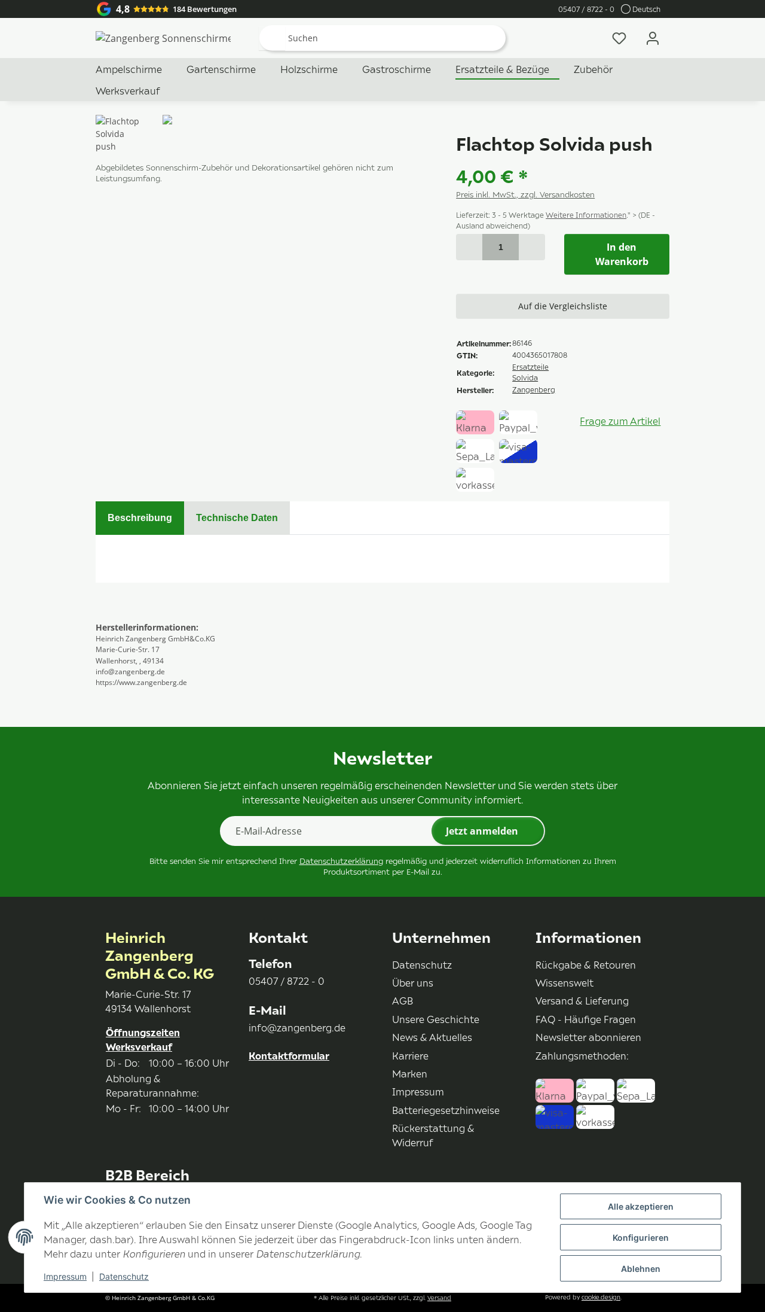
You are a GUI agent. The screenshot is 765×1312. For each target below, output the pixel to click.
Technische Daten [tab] (237, 518)
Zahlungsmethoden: (582, 1055)
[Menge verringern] (469, 247)
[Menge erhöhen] (532, 247)
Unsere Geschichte (435, 1019)
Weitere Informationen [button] (586, 215)
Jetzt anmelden (482, 831)
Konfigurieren (641, 1237)
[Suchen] (272, 38)
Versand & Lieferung (582, 1000)
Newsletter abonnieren (588, 1037)
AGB (402, 1000)
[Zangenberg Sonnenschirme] (163, 38)
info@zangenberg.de (297, 1027)
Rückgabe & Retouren (586, 964)
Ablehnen (640, 1269)
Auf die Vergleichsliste (562, 306)
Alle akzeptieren (641, 1206)
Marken (409, 1073)
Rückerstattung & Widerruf (433, 1135)
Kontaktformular (289, 1055)
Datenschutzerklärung (341, 861)
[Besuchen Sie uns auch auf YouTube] (275, 1089)
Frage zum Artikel (620, 421)
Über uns (412, 982)
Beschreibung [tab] (140, 518)
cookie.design (601, 1297)
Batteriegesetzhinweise (446, 1110)
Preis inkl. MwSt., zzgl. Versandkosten (525, 194)
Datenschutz (124, 1276)
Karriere (410, 1055)
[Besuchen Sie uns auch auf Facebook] (254, 1089)
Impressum (65, 1276)
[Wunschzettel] (619, 38)
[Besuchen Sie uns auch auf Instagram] (296, 1089)
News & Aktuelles (432, 1037)
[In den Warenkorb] (105, 108)
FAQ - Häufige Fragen (586, 1019)
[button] (652, 38)
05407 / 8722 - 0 (586, 9)
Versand (439, 1297)
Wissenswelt (564, 982)
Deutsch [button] (646, 9)
